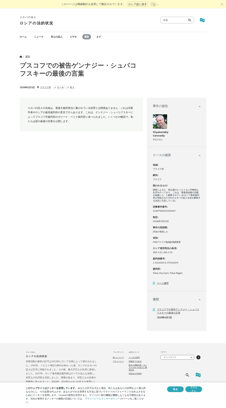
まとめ (60, 87)
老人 (72, 87)
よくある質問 (134, 357)
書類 (86, 36)
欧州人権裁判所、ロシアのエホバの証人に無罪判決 (138, 367)
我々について (118, 357)
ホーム (23, 36)
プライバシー (118, 361)
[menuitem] (23, 36)
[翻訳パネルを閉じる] (222, 4)
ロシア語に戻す (137, 4)
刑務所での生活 (135, 361)
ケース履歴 (163, 283)
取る (175, 389)
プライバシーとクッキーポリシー (102, 398)
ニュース (38, 36)
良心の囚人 (57, 36)
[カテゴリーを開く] (198, 357)
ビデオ (73, 36)
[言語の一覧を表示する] (155, 4)
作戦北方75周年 (135, 373)
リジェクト (193, 389)
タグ (98, 36)
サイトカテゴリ (169, 357)
